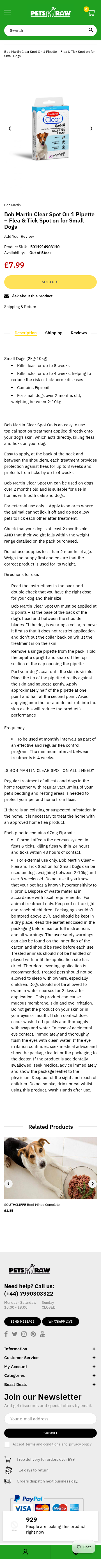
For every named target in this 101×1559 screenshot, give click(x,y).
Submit (50, 1433)
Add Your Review (19, 236)
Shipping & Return (20, 306)
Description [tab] (26, 332)
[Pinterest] (33, 1334)
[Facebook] (6, 1334)
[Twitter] (14, 1334)
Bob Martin (12, 205)
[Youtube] (42, 1334)
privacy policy (80, 1444)
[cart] (91, 13)
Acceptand (52, 1444)
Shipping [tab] (53, 332)
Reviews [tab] (79, 332)
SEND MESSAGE (23, 1322)
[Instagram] (24, 1334)
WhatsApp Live (61, 1322)
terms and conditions (43, 1444)
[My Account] (25, 1552)
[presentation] (8, 1184)
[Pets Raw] (50, 12)
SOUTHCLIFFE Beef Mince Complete (32, 1204)
